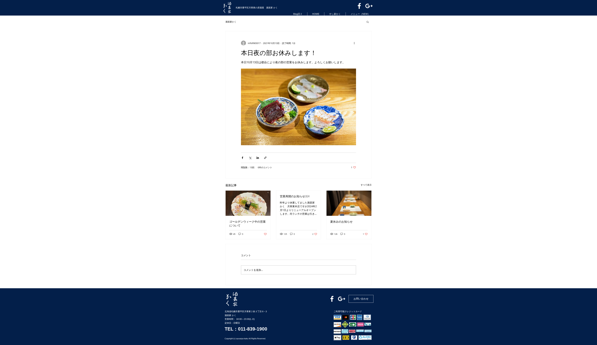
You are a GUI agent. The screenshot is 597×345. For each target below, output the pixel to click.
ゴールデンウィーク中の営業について (247, 223)
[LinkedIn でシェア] (257, 157)
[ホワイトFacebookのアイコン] (359, 6)
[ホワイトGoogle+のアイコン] (369, 6)
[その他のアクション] (354, 43)
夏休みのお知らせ (341, 221)
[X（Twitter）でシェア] (250, 157)
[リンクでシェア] (265, 157)
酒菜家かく (230, 21)
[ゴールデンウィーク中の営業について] (248, 203)
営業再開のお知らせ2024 (294, 196)
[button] (367, 22)
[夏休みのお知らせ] (348, 203)
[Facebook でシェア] (242, 157)
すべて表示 (366, 184)
